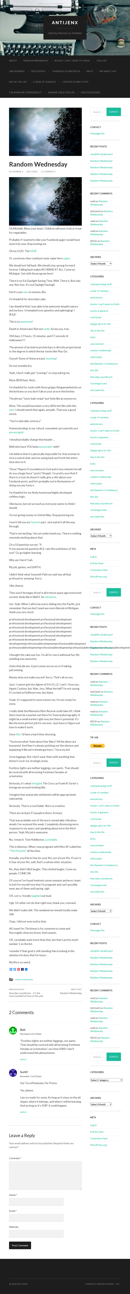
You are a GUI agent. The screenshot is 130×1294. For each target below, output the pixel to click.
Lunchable (51, 839)
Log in (93, 556)
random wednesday (35, 60)
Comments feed (98, 569)
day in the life (18, 82)
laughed (36, 895)
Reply (23, 1059)
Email (13, 1210)
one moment (17, 71)
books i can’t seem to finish (72, 60)
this (18, 734)
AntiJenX (32, 171)
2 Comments (48, 171)
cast (11, 409)
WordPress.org (98, 576)
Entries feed (96, 563)
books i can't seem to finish (104, 304)
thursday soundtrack (66, 71)
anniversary (96, 297)
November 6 (16, 171)
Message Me (97, 133)
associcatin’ (46, 446)
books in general (99, 310)
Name (13, 1194)
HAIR (33, 251)
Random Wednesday (71, 991)
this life (101, 60)
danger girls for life (61, 92)
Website (13, 1226)
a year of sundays (44, 82)
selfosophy (38, 71)
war (25, 292)
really (46, 329)
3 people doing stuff (75, 82)
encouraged (16, 432)
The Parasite (17, 850)
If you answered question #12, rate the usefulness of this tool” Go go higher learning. (42, 551)
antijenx (65, 22)
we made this (108, 71)
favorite (36, 522)
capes (66, 258)
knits (90, 71)
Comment (15, 1158)
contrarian (95, 317)
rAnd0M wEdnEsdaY (101, 154)
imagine (37, 783)
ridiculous (50, 597)
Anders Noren (105, 1284)
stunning (51, 358)
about (13, 60)
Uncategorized (90, 92)
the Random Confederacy (25, 92)
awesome (26, 321)
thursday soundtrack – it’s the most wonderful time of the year (26, 992)
